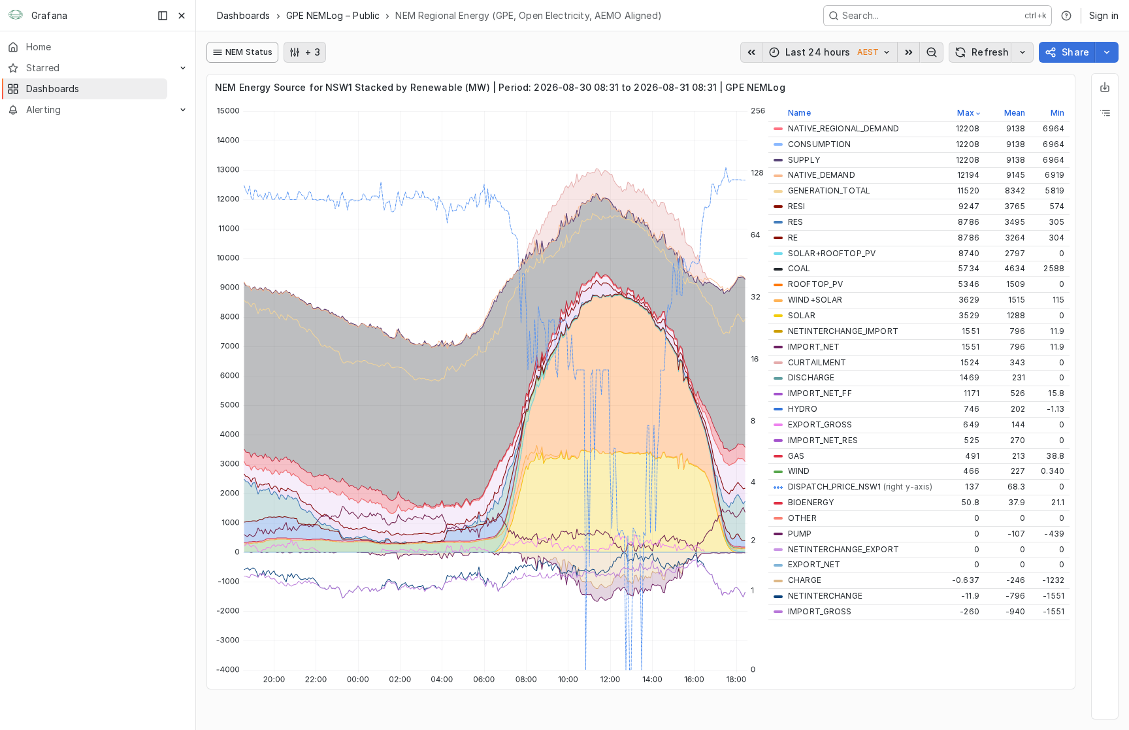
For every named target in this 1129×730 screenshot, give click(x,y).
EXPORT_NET (814, 564)
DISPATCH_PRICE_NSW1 (860, 486)
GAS (796, 456)
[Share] (1107, 52)
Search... (860, 15)
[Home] (16, 16)
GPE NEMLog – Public (333, 15)
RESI (797, 206)
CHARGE (804, 580)
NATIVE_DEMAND (821, 175)
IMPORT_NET (814, 347)
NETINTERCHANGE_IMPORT (843, 331)
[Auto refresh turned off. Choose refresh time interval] (1022, 52)
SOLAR (801, 315)
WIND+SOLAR (815, 300)
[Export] (1105, 87)
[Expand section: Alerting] (183, 110)
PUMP (800, 534)
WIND (799, 471)
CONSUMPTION (819, 144)
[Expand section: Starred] (183, 68)
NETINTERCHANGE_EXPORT (843, 549)
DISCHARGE (811, 377)
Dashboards (243, 15)
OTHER (802, 518)
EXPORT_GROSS (820, 424)
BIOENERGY (811, 502)
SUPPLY (804, 160)
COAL (799, 268)
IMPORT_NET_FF (820, 393)
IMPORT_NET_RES (823, 440)
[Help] (1066, 15)
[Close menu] (182, 16)
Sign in (1104, 15)
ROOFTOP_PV (815, 284)
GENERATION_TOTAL (829, 190)
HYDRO (802, 409)
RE (793, 237)
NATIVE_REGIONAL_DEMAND (843, 128)
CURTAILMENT (817, 362)
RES (795, 222)
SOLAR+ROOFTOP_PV (831, 253)
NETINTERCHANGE (825, 596)
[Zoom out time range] (931, 52)
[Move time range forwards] (909, 52)
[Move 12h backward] (751, 52)
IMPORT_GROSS (820, 611)
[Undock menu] (162, 15)
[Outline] (1105, 113)
